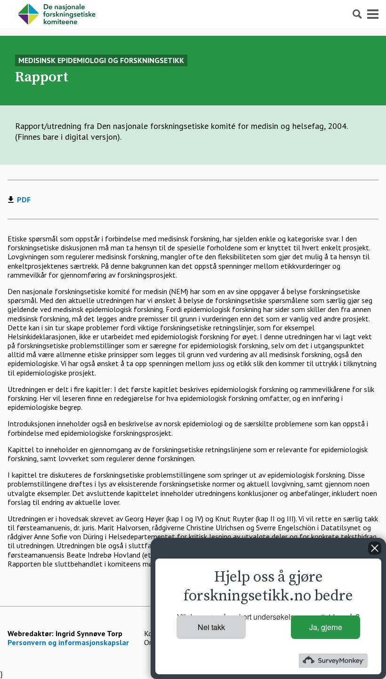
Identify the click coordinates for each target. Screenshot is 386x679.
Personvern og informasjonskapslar (68, 642)
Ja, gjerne (325, 627)
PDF (24, 199)
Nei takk (211, 627)
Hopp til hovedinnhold (35, 4)
